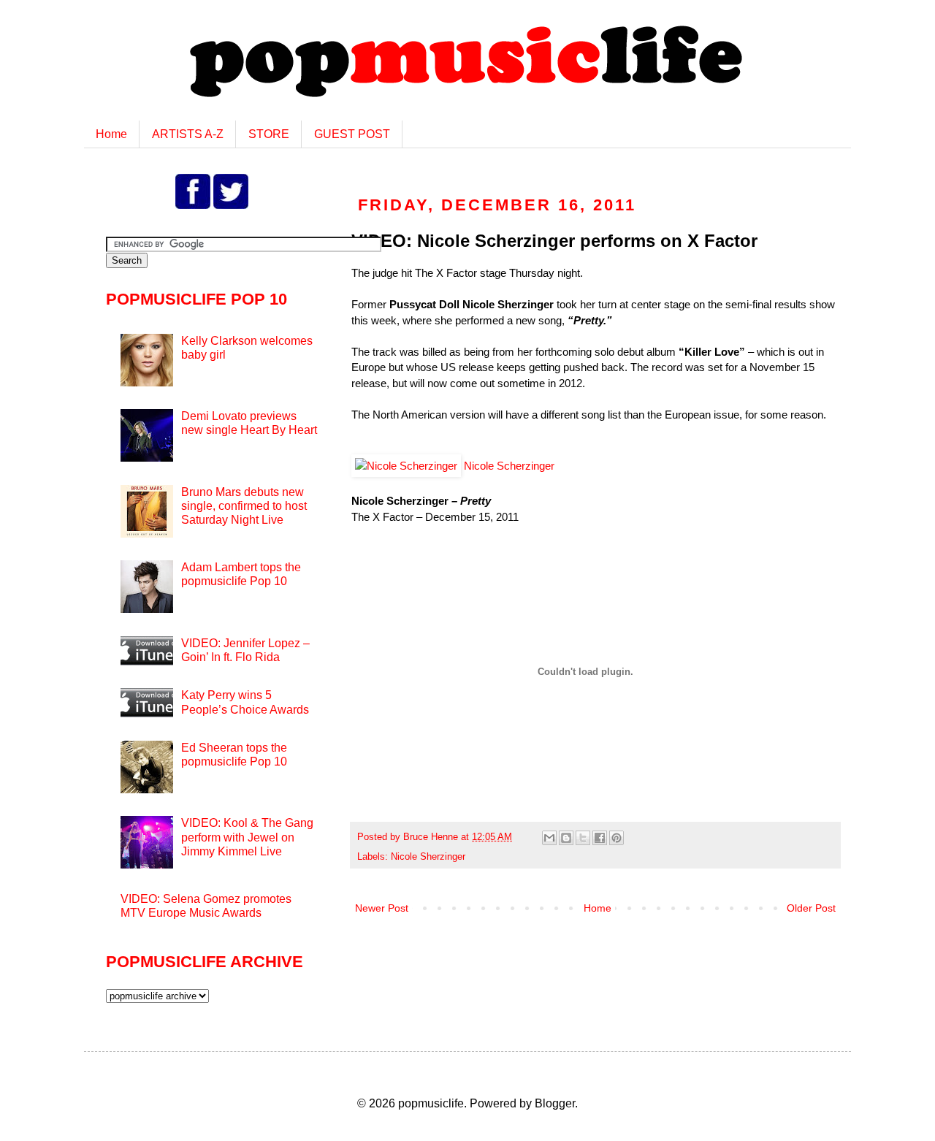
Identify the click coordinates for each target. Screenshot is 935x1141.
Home (111, 134)
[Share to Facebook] (599, 838)
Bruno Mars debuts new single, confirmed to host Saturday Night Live (244, 506)
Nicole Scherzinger (507, 465)
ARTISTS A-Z (188, 134)
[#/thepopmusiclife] (230, 205)
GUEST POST (352, 134)
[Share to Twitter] (583, 838)
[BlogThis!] (566, 838)
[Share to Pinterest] (616, 838)
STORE (268, 134)
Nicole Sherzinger (428, 857)
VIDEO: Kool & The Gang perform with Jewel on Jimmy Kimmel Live (247, 837)
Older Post (811, 908)
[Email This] (549, 838)
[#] (194, 205)
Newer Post (381, 908)
